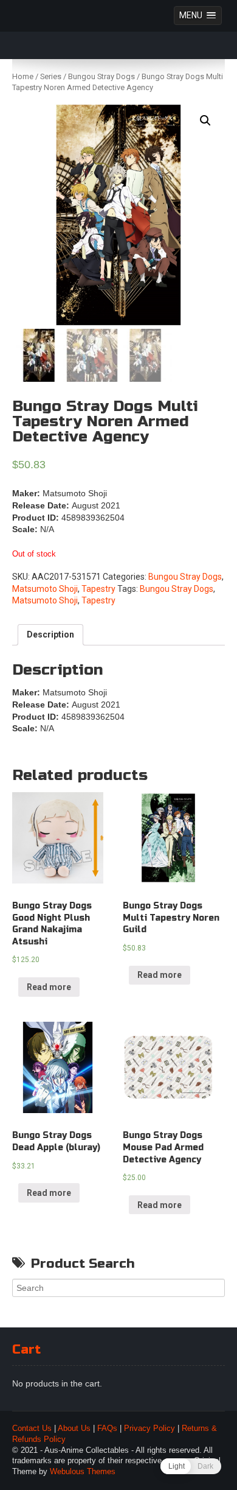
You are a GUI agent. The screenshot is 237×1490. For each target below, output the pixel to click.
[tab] (50, 635)
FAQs (107, 1428)
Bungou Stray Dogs (101, 76)
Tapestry (98, 589)
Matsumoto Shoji (45, 589)
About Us (74, 1428)
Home (22, 76)
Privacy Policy (149, 1428)
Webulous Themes (82, 1471)
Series (50, 76)
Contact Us (32, 1428)
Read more (49, 987)
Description (50, 634)
